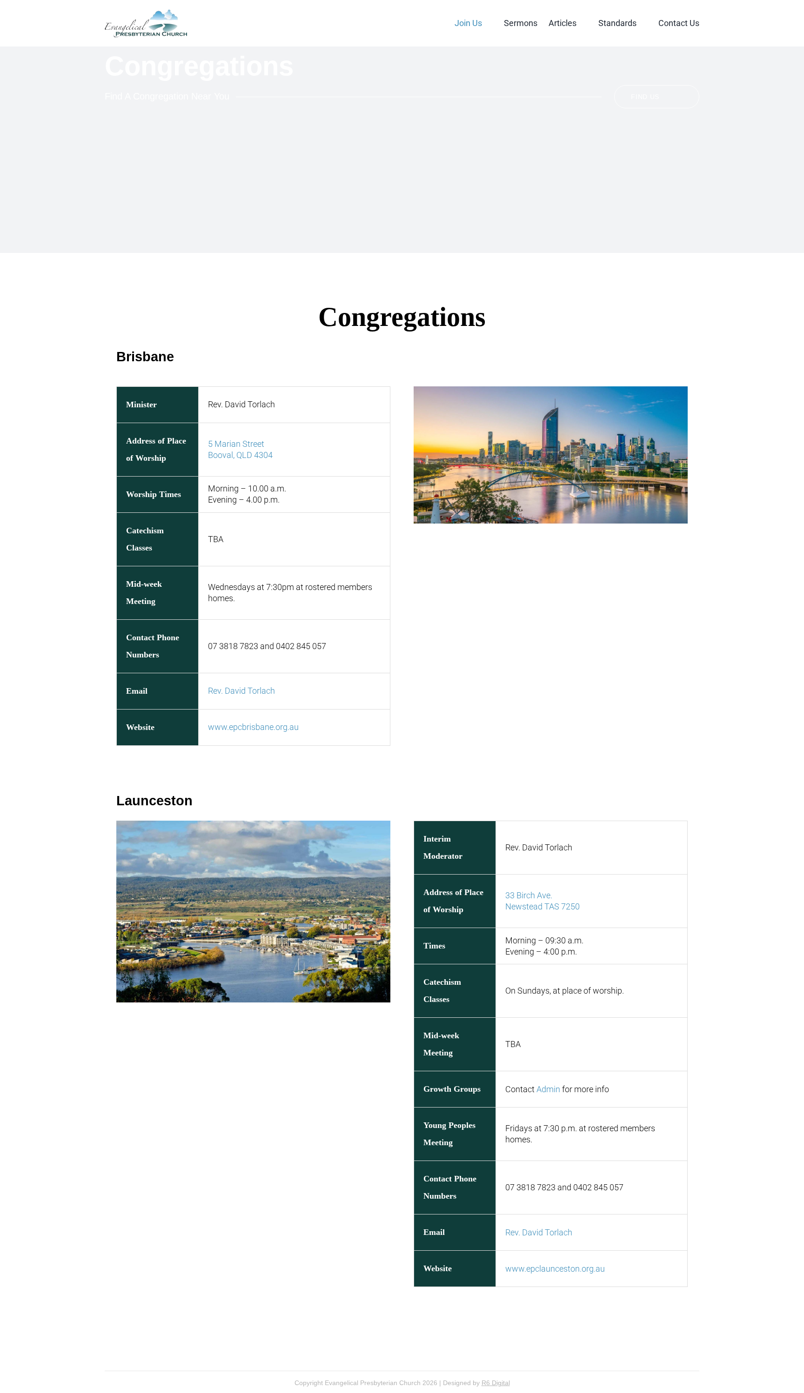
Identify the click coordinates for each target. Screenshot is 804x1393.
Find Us (645, 96)
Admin (548, 1089)
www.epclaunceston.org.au (555, 1269)
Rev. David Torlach (241, 691)
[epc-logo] (146, 13)
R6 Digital (496, 1382)
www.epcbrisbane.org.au (253, 727)
